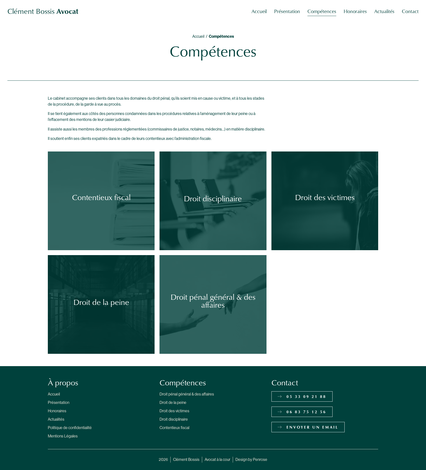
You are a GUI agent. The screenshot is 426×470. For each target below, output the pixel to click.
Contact (410, 11)
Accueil (259, 11)
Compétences (321, 11)
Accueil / (200, 36)
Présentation (287, 11)
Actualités (384, 11)
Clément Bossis (42, 11)
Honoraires (355, 11)
